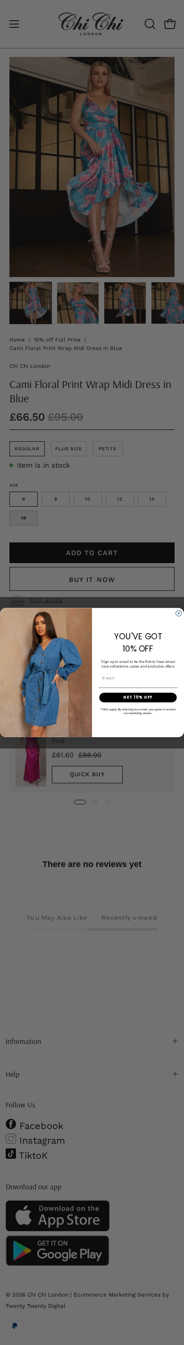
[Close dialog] (179, 613)
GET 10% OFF (138, 697)
